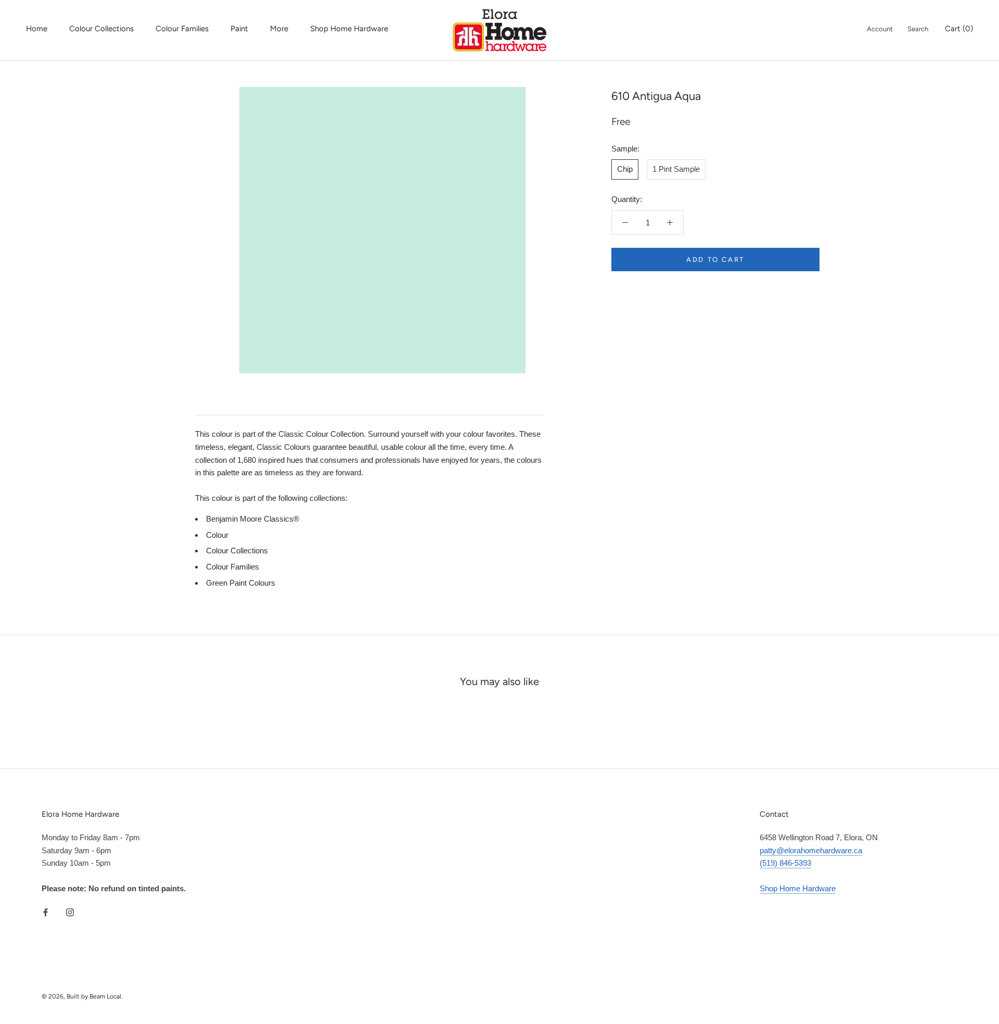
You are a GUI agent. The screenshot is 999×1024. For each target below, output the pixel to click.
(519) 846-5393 (785, 862)
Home (36, 28)
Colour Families (182, 28)
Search (917, 29)
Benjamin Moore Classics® (252, 518)
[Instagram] (70, 912)
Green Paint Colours (240, 582)
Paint (239, 28)
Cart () (959, 28)
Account (880, 29)
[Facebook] (45, 912)
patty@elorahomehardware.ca (811, 850)
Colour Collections (101, 28)
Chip (625, 169)
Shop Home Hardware (349, 28)
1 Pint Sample (676, 169)
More (279, 28)
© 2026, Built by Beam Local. (82, 996)
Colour (217, 534)
